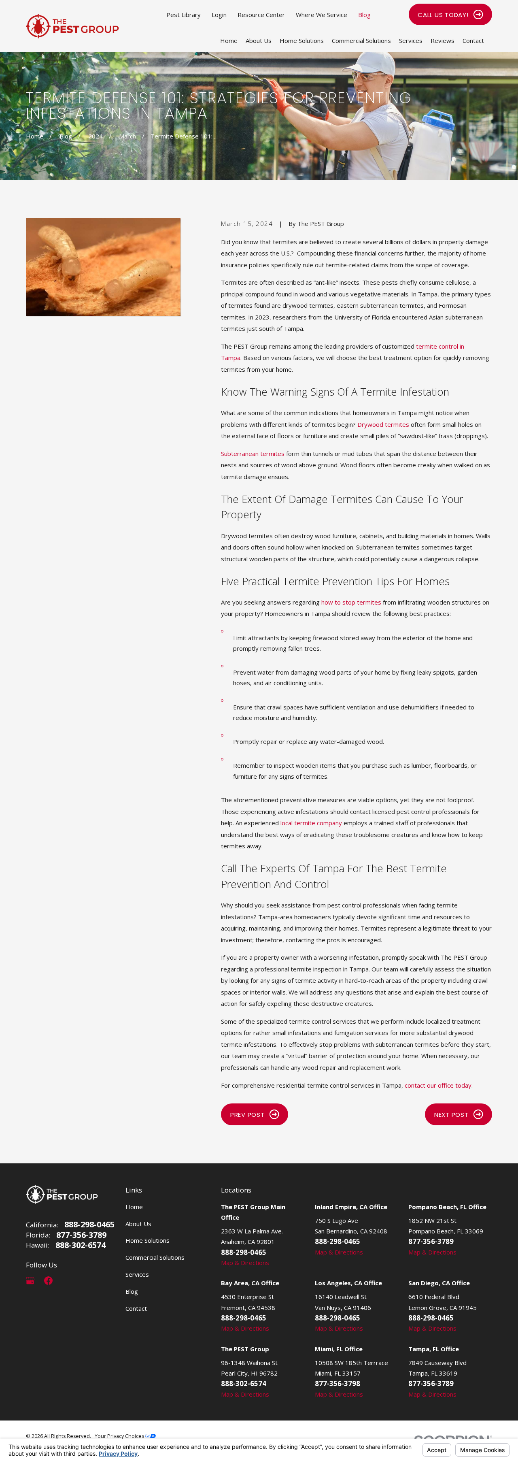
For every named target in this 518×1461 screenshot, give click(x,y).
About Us (138, 1224)
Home (134, 1207)
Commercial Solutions (155, 1257)
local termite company (311, 823)
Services (137, 1274)
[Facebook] (48, 1280)
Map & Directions (245, 1263)
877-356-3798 (337, 1383)
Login (219, 15)
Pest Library (183, 15)
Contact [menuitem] (473, 40)
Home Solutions (147, 1240)
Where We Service (321, 15)
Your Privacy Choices (120, 1436)
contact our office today (438, 1085)
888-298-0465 (89, 1224)
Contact (136, 1308)
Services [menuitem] (410, 40)
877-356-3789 (81, 1235)
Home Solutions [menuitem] (302, 40)
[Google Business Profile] (30, 1280)
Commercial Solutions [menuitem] (361, 40)
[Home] (72, 26)
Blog (364, 15)
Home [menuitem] (229, 40)
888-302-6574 (80, 1245)
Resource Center (261, 15)
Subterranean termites (252, 453)
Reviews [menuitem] (442, 40)
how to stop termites (351, 602)
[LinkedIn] (66, 1280)
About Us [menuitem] (259, 40)
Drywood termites (383, 424)
